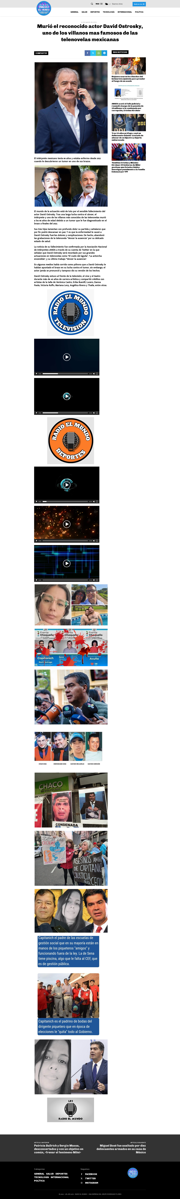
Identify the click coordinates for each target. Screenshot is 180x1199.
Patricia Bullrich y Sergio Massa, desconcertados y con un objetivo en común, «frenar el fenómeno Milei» (58, 1149)
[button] (92, 4)
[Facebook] (87, 53)
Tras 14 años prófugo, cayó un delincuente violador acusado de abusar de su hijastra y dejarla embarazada (127, 136)
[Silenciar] (94, 374)
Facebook (91, 1174)
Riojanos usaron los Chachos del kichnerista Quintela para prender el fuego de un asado (128, 78)
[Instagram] (81, 1183)
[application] (66, 357)
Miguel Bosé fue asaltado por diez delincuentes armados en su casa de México (121, 1149)
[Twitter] (93, 53)
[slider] (65, 373)
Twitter (90, 1178)
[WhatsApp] (99, 53)
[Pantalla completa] (97, 374)
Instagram (91, 1182)
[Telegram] (104, 53)
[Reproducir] (37, 374)
